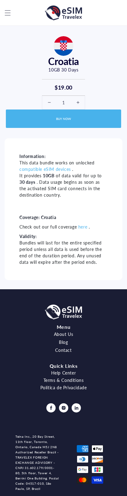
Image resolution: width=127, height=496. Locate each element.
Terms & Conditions (63, 380)
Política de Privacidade (63, 387)
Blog (63, 342)
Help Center (63, 372)
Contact (63, 350)
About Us (63, 334)
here (82, 226)
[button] (7, 13)
